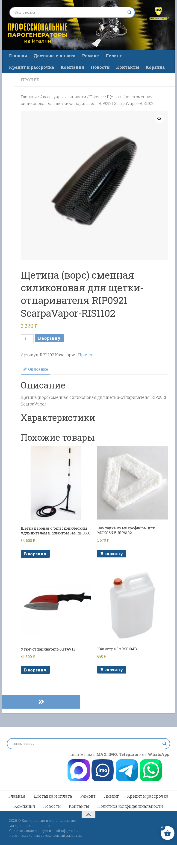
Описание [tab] (38, 369)
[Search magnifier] (129, 12)
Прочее (30, 80)
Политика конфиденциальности (130, 806)
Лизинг (114, 55)
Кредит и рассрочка (31, 67)
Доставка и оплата (55, 55)
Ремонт (90, 55)
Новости (100, 67)
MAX (101, 754)
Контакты (127, 67)
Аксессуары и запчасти (63, 96)
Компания (72, 67)
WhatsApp (158, 754)
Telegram (128, 754)
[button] (159, 119)
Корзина (155, 67)
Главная (18, 55)
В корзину (49, 338)
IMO (112, 754)
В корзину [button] (35, 554)
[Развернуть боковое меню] (41, 702)
